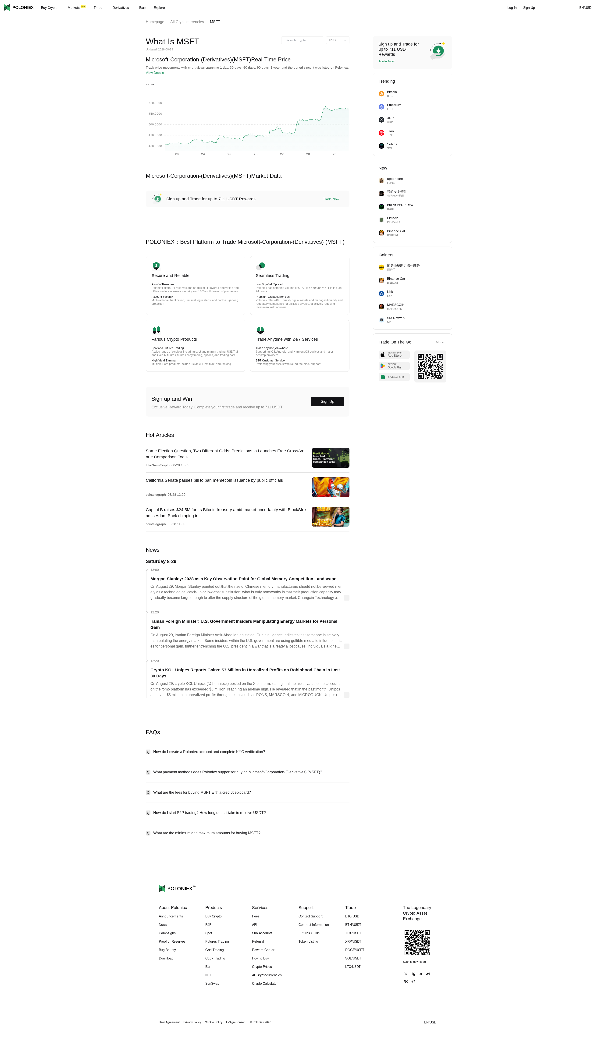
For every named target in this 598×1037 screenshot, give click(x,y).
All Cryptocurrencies (187, 22)
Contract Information (314, 924)
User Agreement (169, 1022)
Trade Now (331, 199)
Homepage (155, 22)
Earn (208, 966)
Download (166, 958)
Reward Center (263, 949)
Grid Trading (214, 949)
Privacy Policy (192, 1022)
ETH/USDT (353, 924)
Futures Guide (309, 933)
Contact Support (311, 916)
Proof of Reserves (172, 941)
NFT (208, 975)
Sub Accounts (262, 933)
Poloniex (19, 7)
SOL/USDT (353, 958)
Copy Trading (215, 958)
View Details (155, 72)
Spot (208, 933)
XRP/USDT (353, 941)
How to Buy (260, 958)
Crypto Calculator (265, 983)
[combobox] (302, 40)
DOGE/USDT (354, 949)
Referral (258, 941)
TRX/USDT (353, 933)
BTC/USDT (353, 916)
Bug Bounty (167, 949)
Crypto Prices (262, 966)
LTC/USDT (353, 966)
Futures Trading (217, 941)
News (163, 924)
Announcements (171, 916)
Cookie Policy (213, 1022)
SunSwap (212, 983)
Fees (256, 916)
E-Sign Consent (236, 1022)
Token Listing (308, 941)
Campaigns (167, 933)
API (254, 924)
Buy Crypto (213, 916)
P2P (208, 924)
